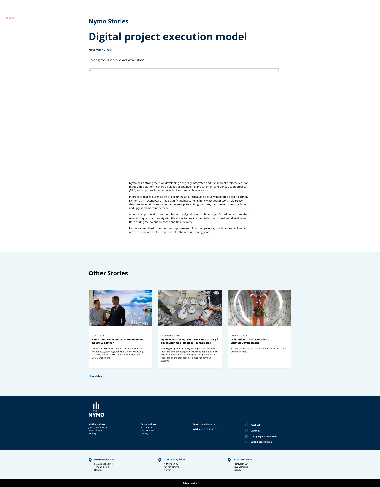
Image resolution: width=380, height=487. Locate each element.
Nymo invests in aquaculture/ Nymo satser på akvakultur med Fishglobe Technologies (189, 341)
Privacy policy (190, 483)
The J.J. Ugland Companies (264, 436)
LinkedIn (255, 430)
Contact (369, 13)
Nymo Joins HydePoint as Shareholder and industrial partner (117, 341)
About (325, 13)
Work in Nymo (348, 13)
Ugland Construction (261, 442)
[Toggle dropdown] (289, 12)
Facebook (256, 425)
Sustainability (306, 13)
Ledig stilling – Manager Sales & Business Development (250, 341)
